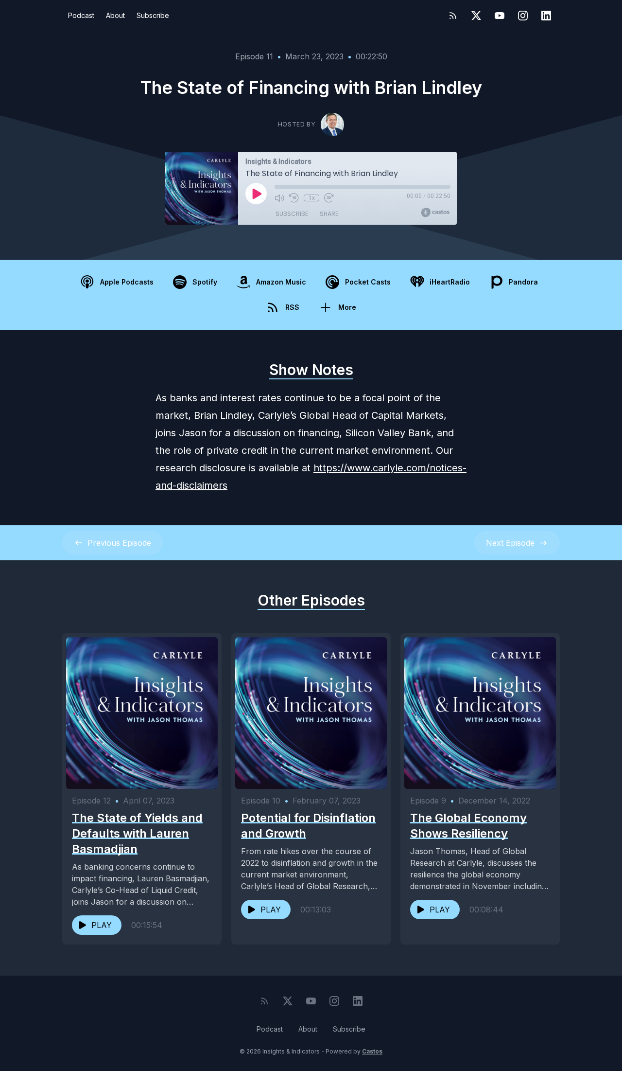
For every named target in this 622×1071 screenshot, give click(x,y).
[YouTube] (499, 15)
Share (329, 214)
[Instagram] (523, 15)
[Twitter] (476, 15)
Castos (372, 1051)
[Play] (256, 193)
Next (510, 543)
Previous (119, 543)
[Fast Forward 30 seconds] (329, 198)
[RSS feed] (453, 15)
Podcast (81, 15)
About (115, 15)
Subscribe (153, 15)
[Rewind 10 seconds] (294, 198)
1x (312, 198)
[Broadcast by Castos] (435, 212)
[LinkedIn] (546, 15)
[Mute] (279, 198)
